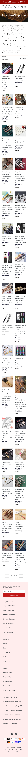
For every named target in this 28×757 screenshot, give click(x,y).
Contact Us (6, 661)
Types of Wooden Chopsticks (12, 719)
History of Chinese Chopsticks (12, 710)
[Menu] (25, 7)
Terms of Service (8, 686)
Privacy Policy (7, 681)
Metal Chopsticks (8, 623)
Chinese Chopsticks (9, 619)
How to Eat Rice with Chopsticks (13, 701)
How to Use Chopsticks (10, 723)
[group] (7, 87)
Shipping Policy (7, 672)
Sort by (4, 56)
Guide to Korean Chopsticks (11, 715)
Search (5, 643)
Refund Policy (7, 677)
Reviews (5, 657)
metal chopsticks (15, 37)
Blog (4, 648)
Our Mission (6, 652)
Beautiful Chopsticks (7, 7)
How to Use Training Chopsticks (13, 706)
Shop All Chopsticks (9, 606)
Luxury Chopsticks (8, 610)
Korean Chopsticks (9, 614)
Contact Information (9, 690)
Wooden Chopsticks (9, 628)
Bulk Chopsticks (8, 632)
